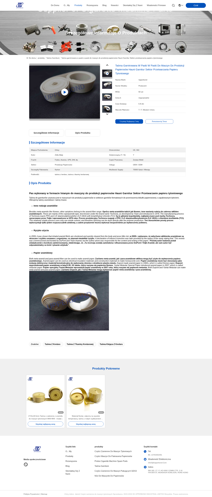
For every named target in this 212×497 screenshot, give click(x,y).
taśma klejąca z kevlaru (111, 344)
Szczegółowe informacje (46, 133)
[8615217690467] (26, 464)
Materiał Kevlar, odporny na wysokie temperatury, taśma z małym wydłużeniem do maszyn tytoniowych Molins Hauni (85, 417)
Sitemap (44, 494)
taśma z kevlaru (52, 344)
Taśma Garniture (52, 58)
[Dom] (37, 452)
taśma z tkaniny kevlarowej (80, 344)
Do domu (55, 5)
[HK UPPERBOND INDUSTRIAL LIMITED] (19, 5)
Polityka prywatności (31, 494)
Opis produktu (82, 133)
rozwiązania (92, 5)
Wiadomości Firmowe (156, 5)
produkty (78, 5)
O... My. (67, 5)
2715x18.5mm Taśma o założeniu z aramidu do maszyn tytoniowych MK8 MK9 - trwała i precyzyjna (45, 417)
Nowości (115, 5)
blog (104, 5)
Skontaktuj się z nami (132, 5)
